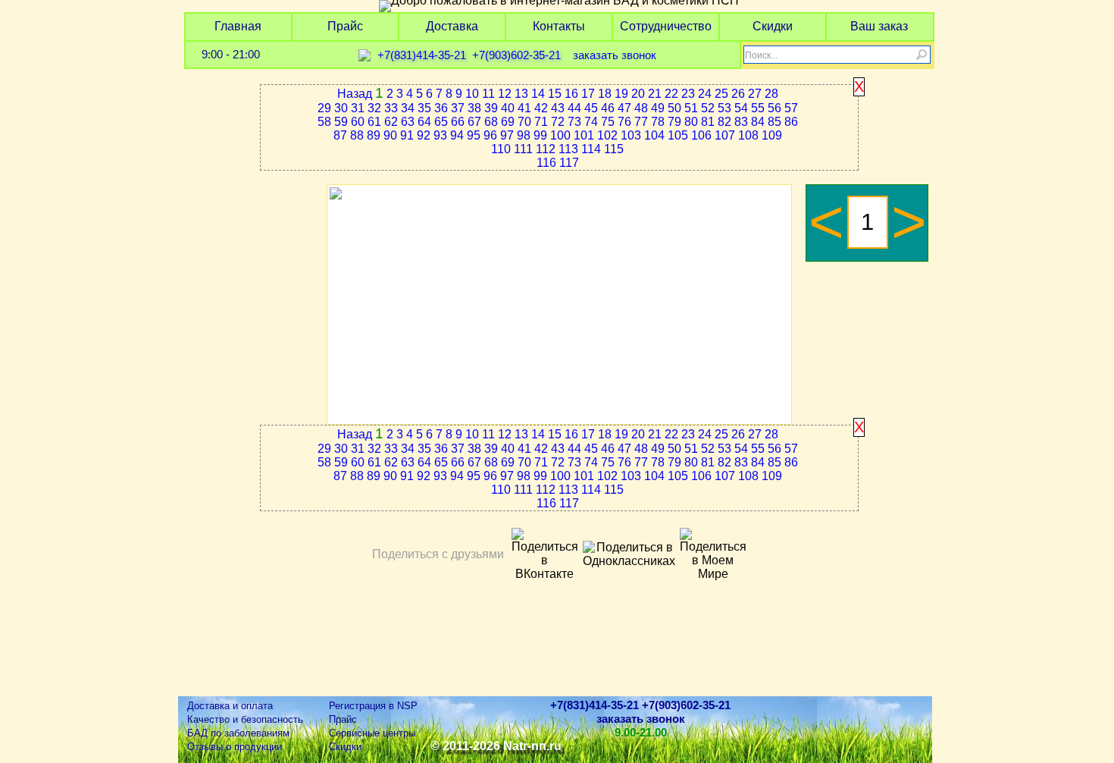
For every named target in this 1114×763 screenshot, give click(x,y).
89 (373, 135)
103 (631, 135)
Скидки (773, 26)
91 (407, 135)
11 (488, 93)
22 (671, 93)
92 (423, 135)
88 (357, 135)
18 (605, 93)
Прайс (345, 26)
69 (508, 121)
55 (758, 108)
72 (558, 121)
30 (341, 108)
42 (541, 108)
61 (374, 121)
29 (324, 108)
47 (624, 108)
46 (608, 108)
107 (725, 135)
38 (474, 108)
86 (791, 121)
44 (574, 108)
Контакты (559, 26)
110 (501, 149)
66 (458, 121)
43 (558, 108)
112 (545, 149)
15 (555, 93)
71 (541, 121)
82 (724, 121)
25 (721, 93)
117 (569, 162)
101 (584, 135)
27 (755, 93)
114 (591, 149)
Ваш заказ (879, 26)
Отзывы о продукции (234, 746)
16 (571, 93)
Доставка (452, 26)
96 (490, 135)
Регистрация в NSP (373, 705)
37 (458, 108)
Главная (237, 26)
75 (608, 121)
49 (658, 108)
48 (641, 108)
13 (521, 93)
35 (424, 108)
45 (591, 108)
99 (540, 135)
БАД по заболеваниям (238, 733)
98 (523, 135)
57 (791, 108)
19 (621, 93)
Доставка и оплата (230, 705)
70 (524, 121)
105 (678, 135)
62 (391, 121)
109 (772, 135)
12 (505, 93)
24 (705, 93)
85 (774, 121)
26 (738, 93)
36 (441, 108)
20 (638, 93)
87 (340, 135)
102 (607, 135)
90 (390, 135)
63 (408, 121)
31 (358, 108)
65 (441, 121)
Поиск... (761, 55)
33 (391, 108)
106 (701, 135)
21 (655, 93)
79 (674, 121)
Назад (354, 93)
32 (374, 108)
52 (708, 108)
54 (741, 108)
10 (472, 93)
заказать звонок (614, 55)
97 (507, 135)
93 (440, 135)
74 (591, 121)
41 (524, 108)
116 (546, 162)
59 (341, 121)
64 (424, 121)
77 (641, 121)
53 (724, 108)
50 (674, 108)
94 (457, 135)
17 (588, 93)
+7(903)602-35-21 (516, 55)
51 (691, 108)
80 (691, 121)
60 (358, 121)
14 (538, 93)
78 (658, 121)
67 (474, 121)
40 (508, 108)
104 (654, 135)
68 (491, 121)
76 (624, 121)
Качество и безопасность (245, 719)
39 (491, 108)
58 (324, 121)
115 (614, 149)
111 (523, 149)
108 (748, 135)
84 (758, 121)
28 (771, 93)
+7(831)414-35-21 (421, 55)
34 (408, 108)
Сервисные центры (372, 733)
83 (741, 121)
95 (473, 135)
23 (688, 93)
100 (560, 135)
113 (568, 149)
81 (708, 121)
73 (574, 121)
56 (774, 108)
